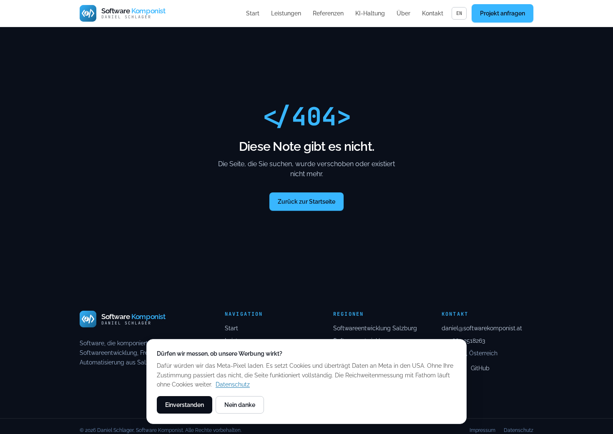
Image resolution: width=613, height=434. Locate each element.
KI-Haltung (370, 13)
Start (252, 13)
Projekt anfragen (502, 13)
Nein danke (239, 405)
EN (459, 13)
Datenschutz (233, 384)
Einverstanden (184, 405)
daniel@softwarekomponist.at (482, 328)
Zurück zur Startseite (306, 201)
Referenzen (328, 13)
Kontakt (432, 13)
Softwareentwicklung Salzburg (375, 328)
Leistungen (286, 13)
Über (403, 13)
